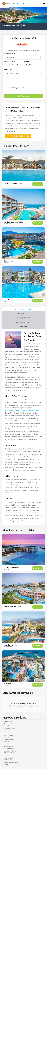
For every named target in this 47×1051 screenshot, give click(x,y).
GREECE (17, 28)
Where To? (8, 69)
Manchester (9, 410)
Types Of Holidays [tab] (23, 322)
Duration (27, 61)
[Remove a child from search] (28, 88)
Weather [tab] (23, 327)
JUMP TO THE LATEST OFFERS (18, 136)
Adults (6, 77)
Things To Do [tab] (23, 313)
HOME (3, 28)
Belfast (23, 410)
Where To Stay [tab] (23, 318)
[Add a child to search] (33, 88)
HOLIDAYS (10, 28)
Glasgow (17, 410)
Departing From (9, 53)
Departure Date (9, 61)
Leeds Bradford (34, 410)
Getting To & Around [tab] (23, 309)
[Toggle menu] (41, 3)
